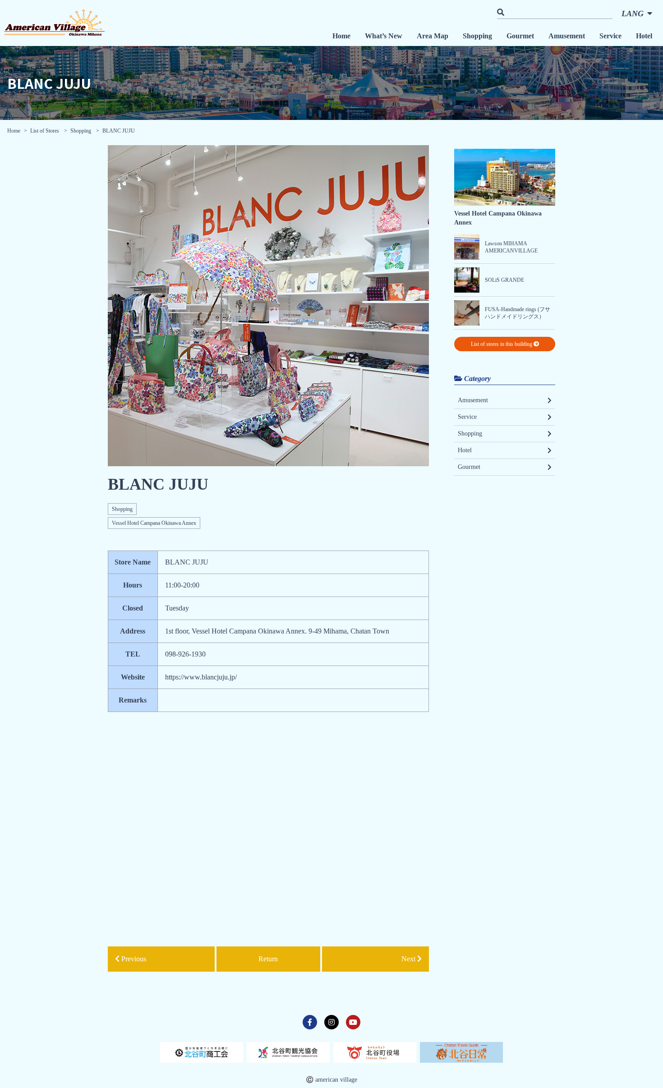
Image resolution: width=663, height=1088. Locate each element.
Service (610, 36)
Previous (133, 959)
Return (268, 959)
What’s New (383, 36)
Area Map (432, 36)
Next (409, 959)
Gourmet (520, 36)
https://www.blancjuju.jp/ (201, 677)
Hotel (644, 36)
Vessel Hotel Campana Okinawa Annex (154, 523)
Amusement (566, 36)
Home (341, 36)
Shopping (477, 36)
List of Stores (45, 131)
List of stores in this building (502, 344)
